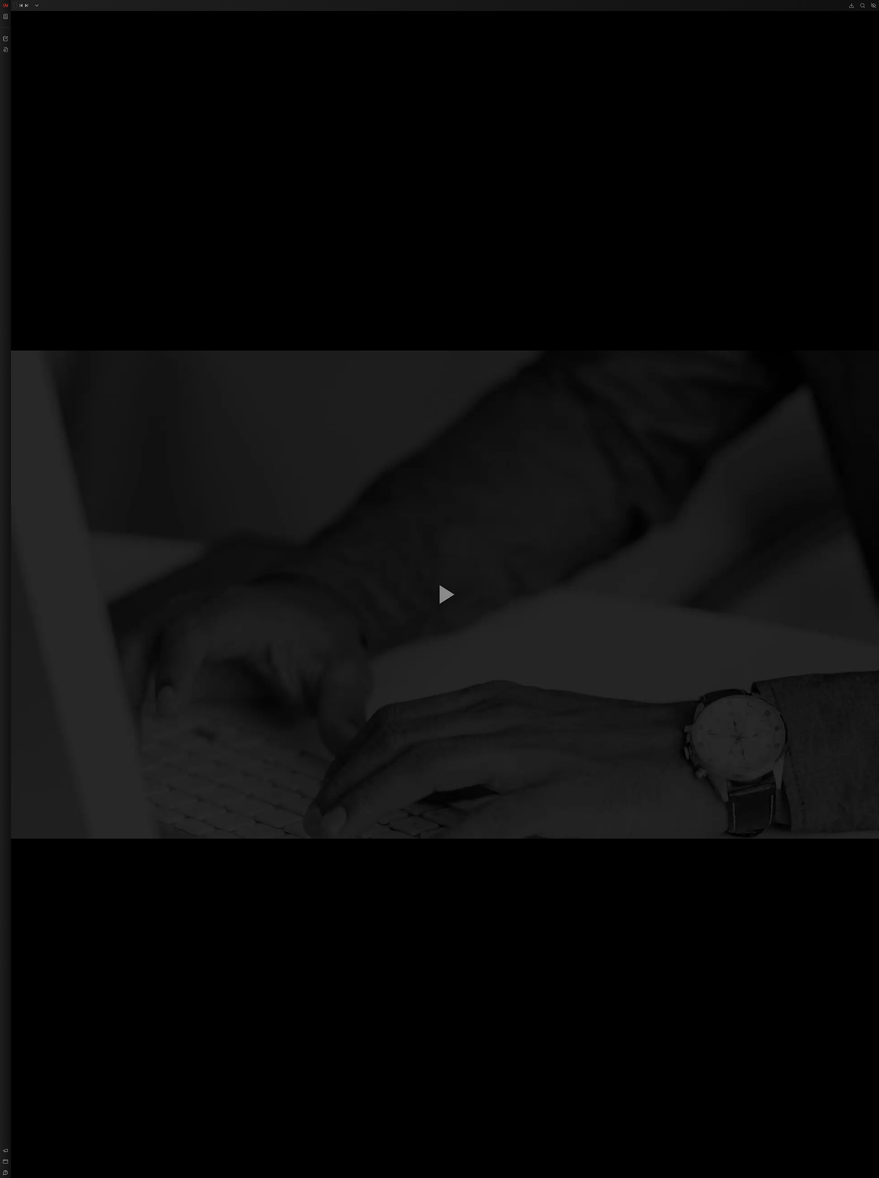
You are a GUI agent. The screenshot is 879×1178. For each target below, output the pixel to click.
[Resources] (851, 5)
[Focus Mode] (873, 5)
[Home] (5, 5)
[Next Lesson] (26, 5)
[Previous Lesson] (21, 5)
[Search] (862, 5)
